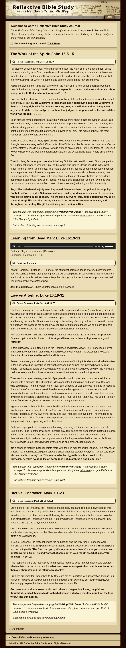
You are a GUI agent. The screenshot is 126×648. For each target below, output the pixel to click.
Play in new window (31, 251)
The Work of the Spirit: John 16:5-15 (42, 54)
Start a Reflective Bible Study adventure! (33, 637)
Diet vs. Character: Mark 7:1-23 (37, 493)
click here (85, 215)
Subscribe (18, 225)
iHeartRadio (29, 255)
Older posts (16, 629)
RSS (40, 255)
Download (49, 251)
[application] (63, 246)
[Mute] (102, 246)
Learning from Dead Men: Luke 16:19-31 (45, 238)
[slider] (109, 246)
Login (109, 17)
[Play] (14, 246)
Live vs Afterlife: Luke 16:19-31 (37, 295)
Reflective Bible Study (43, 8)
